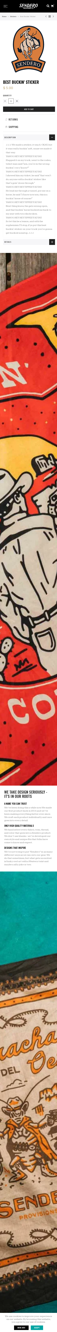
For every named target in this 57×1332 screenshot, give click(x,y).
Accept (37, 1327)
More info (21, 1327)
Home (4, 16)
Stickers (13, 16)
